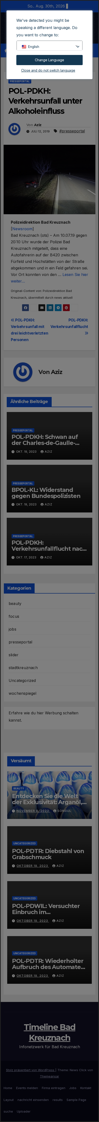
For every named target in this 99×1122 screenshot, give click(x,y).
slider (14, 654)
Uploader (24, 1111)
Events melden (27, 1088)
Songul (64, 811)
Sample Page (76, 1100)
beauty (15, 603)
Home (8, 1088)
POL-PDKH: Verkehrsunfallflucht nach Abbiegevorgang (49, 548)
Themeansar (49, 1076)
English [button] (33, 47)
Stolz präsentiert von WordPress (30, 1070)
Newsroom (22, 228)
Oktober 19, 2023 (33, 866)
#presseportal (72, 131)
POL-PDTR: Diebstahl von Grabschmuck (48, 854)
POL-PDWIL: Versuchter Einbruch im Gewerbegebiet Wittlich (46, 912)
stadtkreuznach (23, 667)
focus (14, 616)
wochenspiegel (23, 693)
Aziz (37, 125)
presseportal (20, 81)
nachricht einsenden (33, 1100)
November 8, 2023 (33, 811)
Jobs (72, 1088)
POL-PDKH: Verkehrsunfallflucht (69, 323)
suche (8, 1111)
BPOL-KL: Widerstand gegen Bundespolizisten (46, 492)
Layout (9, 1100)
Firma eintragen (53, 1088)
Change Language (49, 60)
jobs (12, 629)
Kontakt (85, 1088)
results (58, 1100)
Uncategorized (22, 680)
